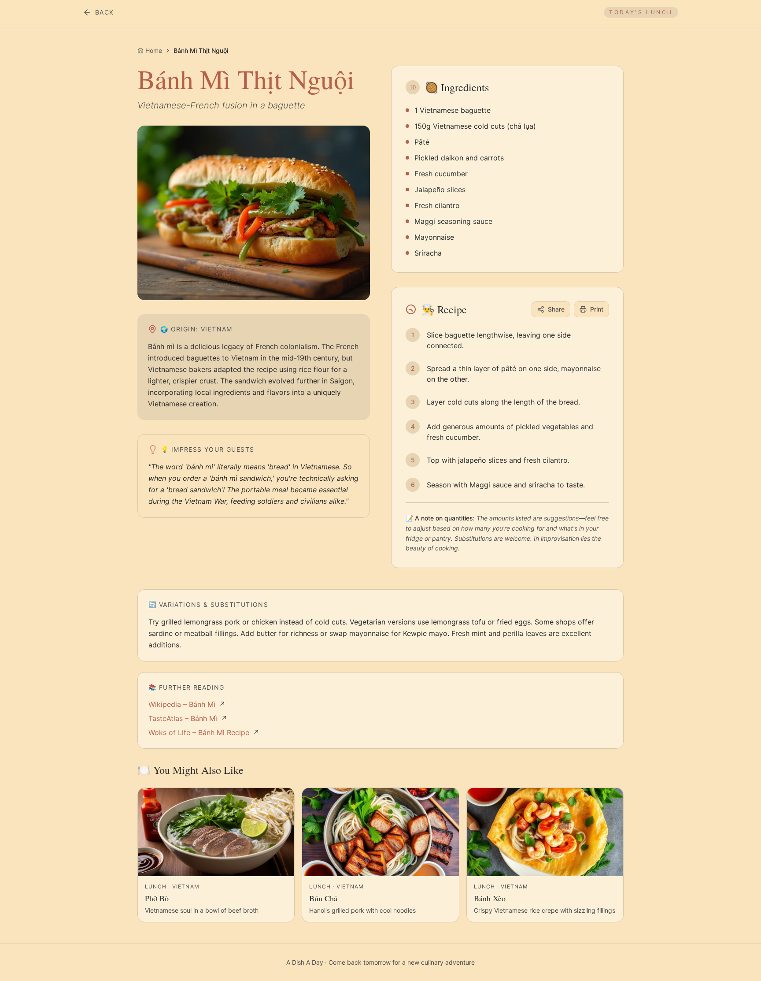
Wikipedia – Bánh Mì (186, 704)
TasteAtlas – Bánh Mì (187, 718)
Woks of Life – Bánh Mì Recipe (203, 732)
